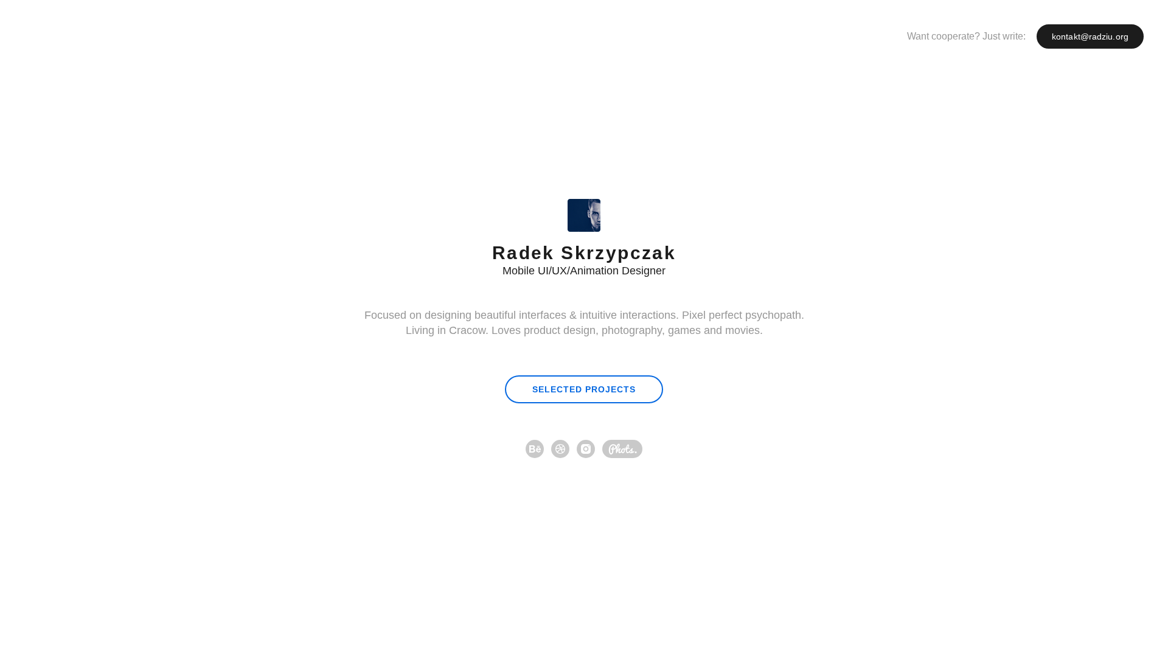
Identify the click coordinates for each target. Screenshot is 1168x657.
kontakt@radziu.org (1090, 36)
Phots (622, 449)
